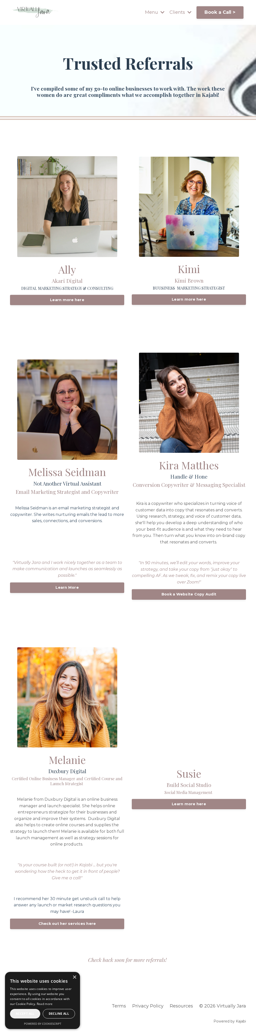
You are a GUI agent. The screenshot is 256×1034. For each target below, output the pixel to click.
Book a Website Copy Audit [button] (189, 594)
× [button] (74, 977)
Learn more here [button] (67, 300)
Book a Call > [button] (220, 12)
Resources (181, 1006)
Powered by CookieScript (42, 1023)
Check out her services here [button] (67, 923)
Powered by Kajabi (230, 1021)
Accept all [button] (25, 1013)
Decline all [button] (59, 1013)
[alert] (42, 1000)
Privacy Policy (148, 1006)
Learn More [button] (67, 587)
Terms (119, 1006)
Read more (45, 1004)
